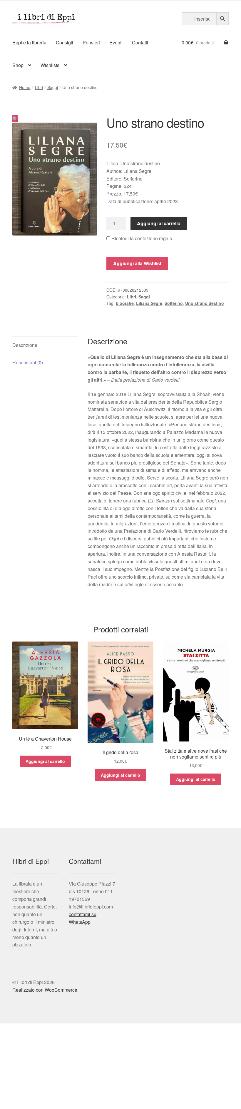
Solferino (174, 303)
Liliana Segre (149, 303)
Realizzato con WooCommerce (44, 989)
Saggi (52, 87)
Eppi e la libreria (29, 42)
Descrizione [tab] (24, 345)
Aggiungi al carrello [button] (45, 761)
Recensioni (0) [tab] (27, 362)
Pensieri (91, 42)
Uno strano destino (204, 303)
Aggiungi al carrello (158, 223)
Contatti (140, 42)
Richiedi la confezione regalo (141, 238)
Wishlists (50, 65)
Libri (39, 87)
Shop (18, 65)
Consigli (64, 42)
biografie (125, 303)
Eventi (116, 42)
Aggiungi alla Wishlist (137, 263)
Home (24, 87)
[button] (15, 118)
